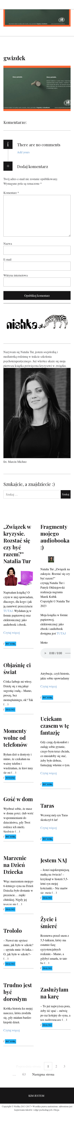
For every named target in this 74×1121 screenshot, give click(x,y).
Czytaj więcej (11, 632)
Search (68, 4)
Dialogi (10, 709)
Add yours (23, 152)
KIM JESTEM (36, 1096)
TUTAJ (8, 611)
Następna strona (43, 1074)
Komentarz (11, 192)
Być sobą (10, 643)
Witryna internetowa (15, 275)
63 (24, 1074)
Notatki (10, 777)
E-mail (7, 259)
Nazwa (7, 243)
